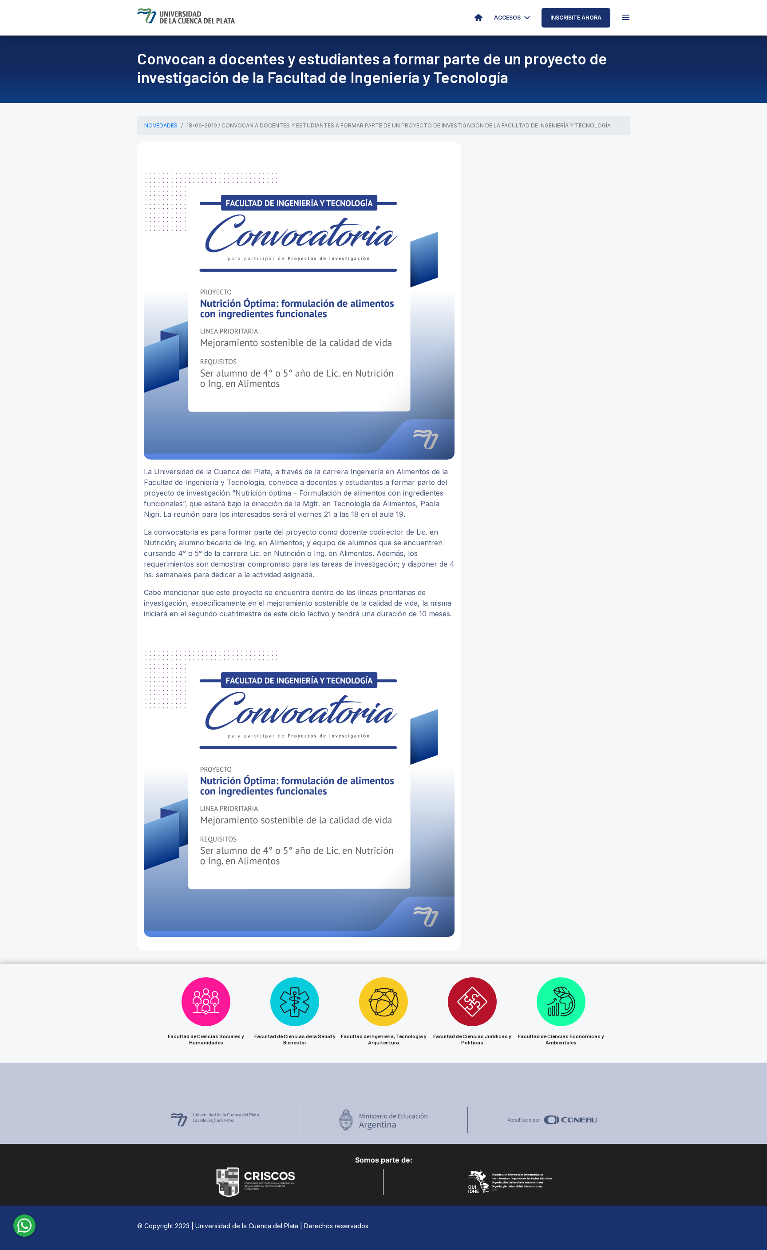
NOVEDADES (161, 125)
